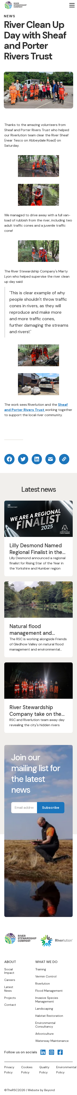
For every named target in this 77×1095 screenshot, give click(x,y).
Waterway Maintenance (52, 1041)
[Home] (15, 5)
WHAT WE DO (46, 962)
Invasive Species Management (46, 999)
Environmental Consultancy (45, 1024)
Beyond (49, 1090)
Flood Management (49, 991)
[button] (72, 5)
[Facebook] (60, 1052)
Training (40, 969)
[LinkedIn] (43, 1052)
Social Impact (9, 971)
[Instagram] (51, 1052)
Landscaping (44, 1009)
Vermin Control (45, 976)
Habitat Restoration (49, 1016)
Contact (10, 1005)
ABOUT (10, 962)
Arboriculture (44, 1034)
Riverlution (42, 983)
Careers (9, 980)
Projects (10, 998)
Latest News (8, 989)
